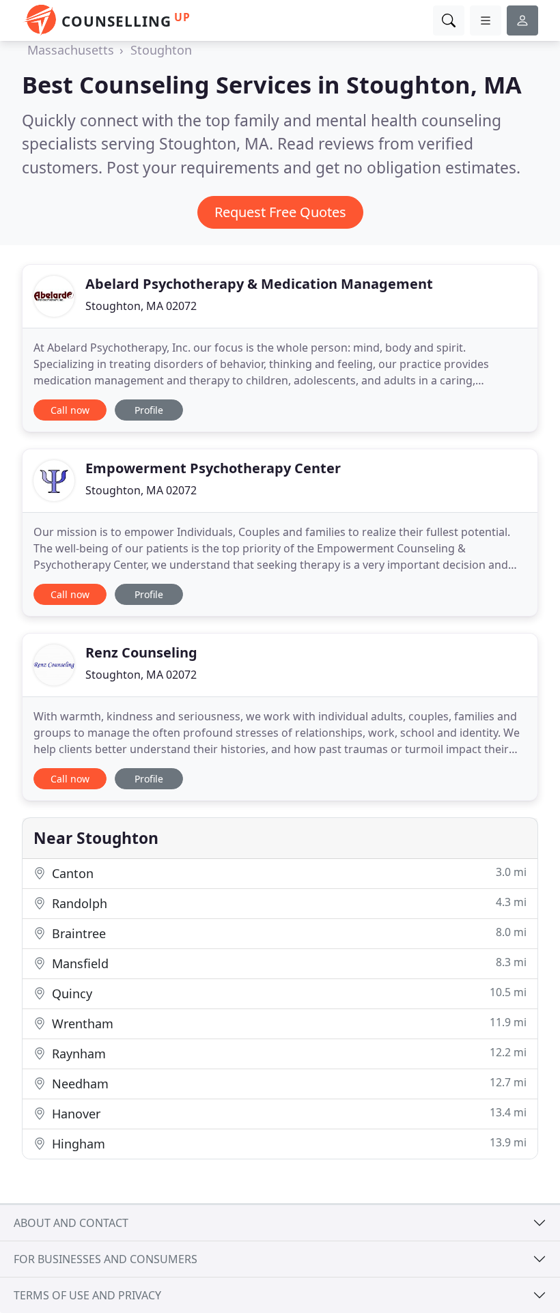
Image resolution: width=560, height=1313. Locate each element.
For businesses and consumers (105, 1259)
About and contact (71, 1222)
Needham (287, 1083)
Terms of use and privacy (87, 1295)
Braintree (287, 933)
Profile (149, 410)
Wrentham (287, 1023)
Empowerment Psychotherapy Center (213, 468)
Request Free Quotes (280, 212)
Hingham (287, 1143)
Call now (70, 410)
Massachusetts (70, 50)
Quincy (287, 993)
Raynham (287, 1053)
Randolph (287, 903)
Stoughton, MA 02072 (141, 305)
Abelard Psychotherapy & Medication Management (259, 283)
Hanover (287, 1113)
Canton (287, 872)
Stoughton (161, 50)
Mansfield (287, 963)
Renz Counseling (141, 652)
